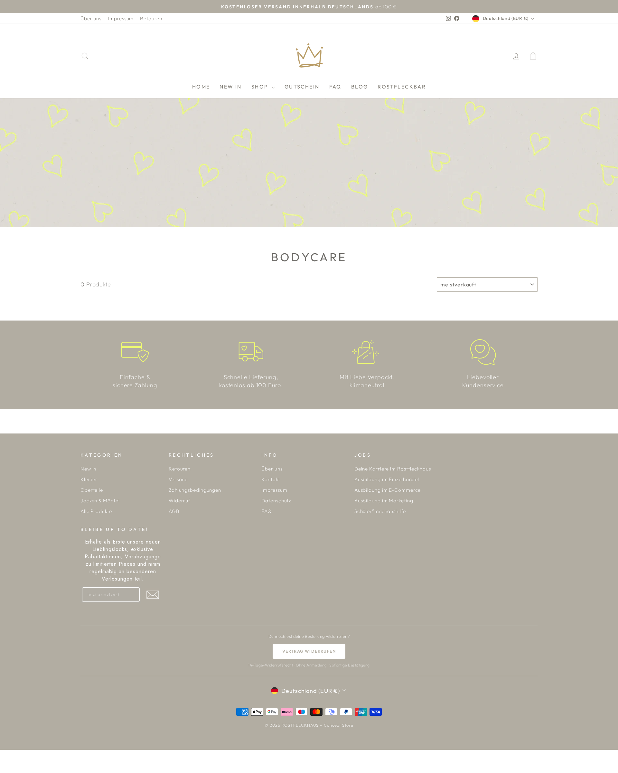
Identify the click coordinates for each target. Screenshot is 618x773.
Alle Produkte (96, 511)
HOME (201, 86)
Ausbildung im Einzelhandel (386, 479)
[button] (153, 594)
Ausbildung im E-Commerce (387, 490)
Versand (178, 479)
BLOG (359, 86)
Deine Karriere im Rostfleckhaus (392, 469)
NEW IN (230, 86)
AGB (174, 511)
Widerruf (180, 501)
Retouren (151, 18)
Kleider (89, 479)
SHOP (260, 86)
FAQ (335, 86)
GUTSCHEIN (302, 86)
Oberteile (91, 490)
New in (88, 469)
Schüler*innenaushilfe (380, 511)
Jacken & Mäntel (100, 501)
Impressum (121, 18)
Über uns (90, 18)
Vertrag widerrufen (309, 651)
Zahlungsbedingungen (195, 490)
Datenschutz (276, 501)
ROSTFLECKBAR (402, 86)
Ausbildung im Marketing (383, 501)
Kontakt (270, 479)
